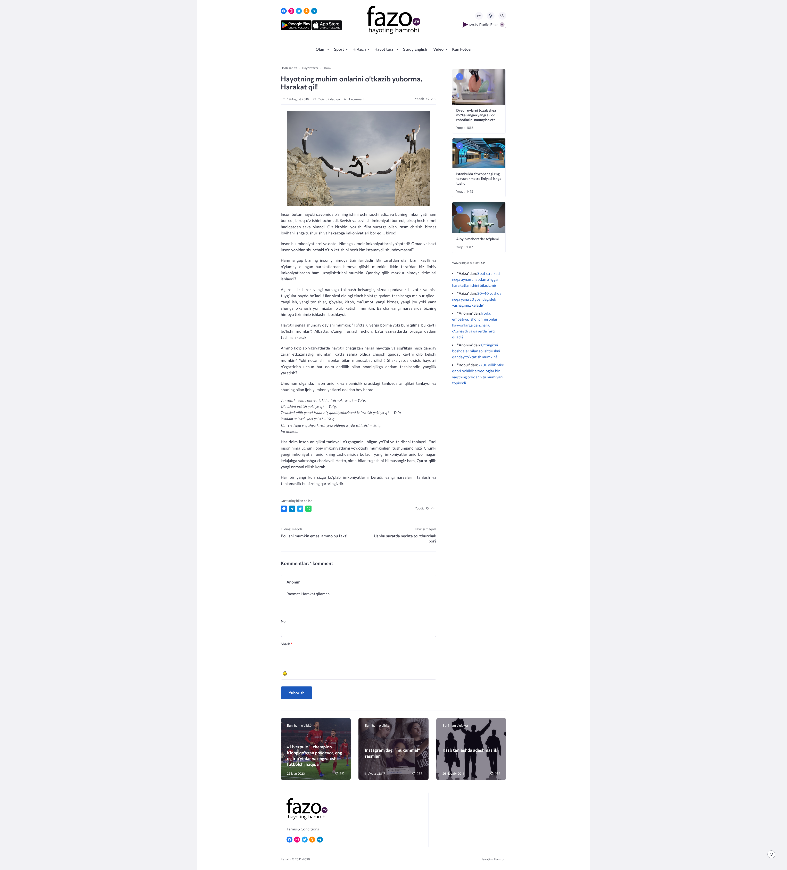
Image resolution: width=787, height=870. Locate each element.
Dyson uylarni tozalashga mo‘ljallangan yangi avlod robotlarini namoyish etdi (476, 115)
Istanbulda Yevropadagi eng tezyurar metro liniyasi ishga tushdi (478, 178)
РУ (479, 15)
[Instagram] (291, 11)
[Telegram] (314, 11)
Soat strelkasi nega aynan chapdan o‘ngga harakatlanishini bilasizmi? (476, 279)
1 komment (356, 99)
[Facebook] (284, 11)
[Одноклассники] (306, 11)
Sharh (286, 644)
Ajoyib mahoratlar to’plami (477, 239)
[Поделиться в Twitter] (300, 509)
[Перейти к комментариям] (771, 854)
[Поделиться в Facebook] (284, 509)
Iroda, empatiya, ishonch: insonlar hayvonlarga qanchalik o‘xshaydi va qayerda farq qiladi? (474, 325)
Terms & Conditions (303, 829)
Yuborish (297, 692)
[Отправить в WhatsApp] (308, 509)
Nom (285, 621)
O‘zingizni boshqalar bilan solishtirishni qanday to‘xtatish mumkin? (476, 351)
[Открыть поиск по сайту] (502, 16)
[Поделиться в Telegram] (292, 509)
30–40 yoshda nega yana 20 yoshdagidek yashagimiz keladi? (477, 299)
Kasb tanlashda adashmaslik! (470, 749)
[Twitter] (299, 11)
